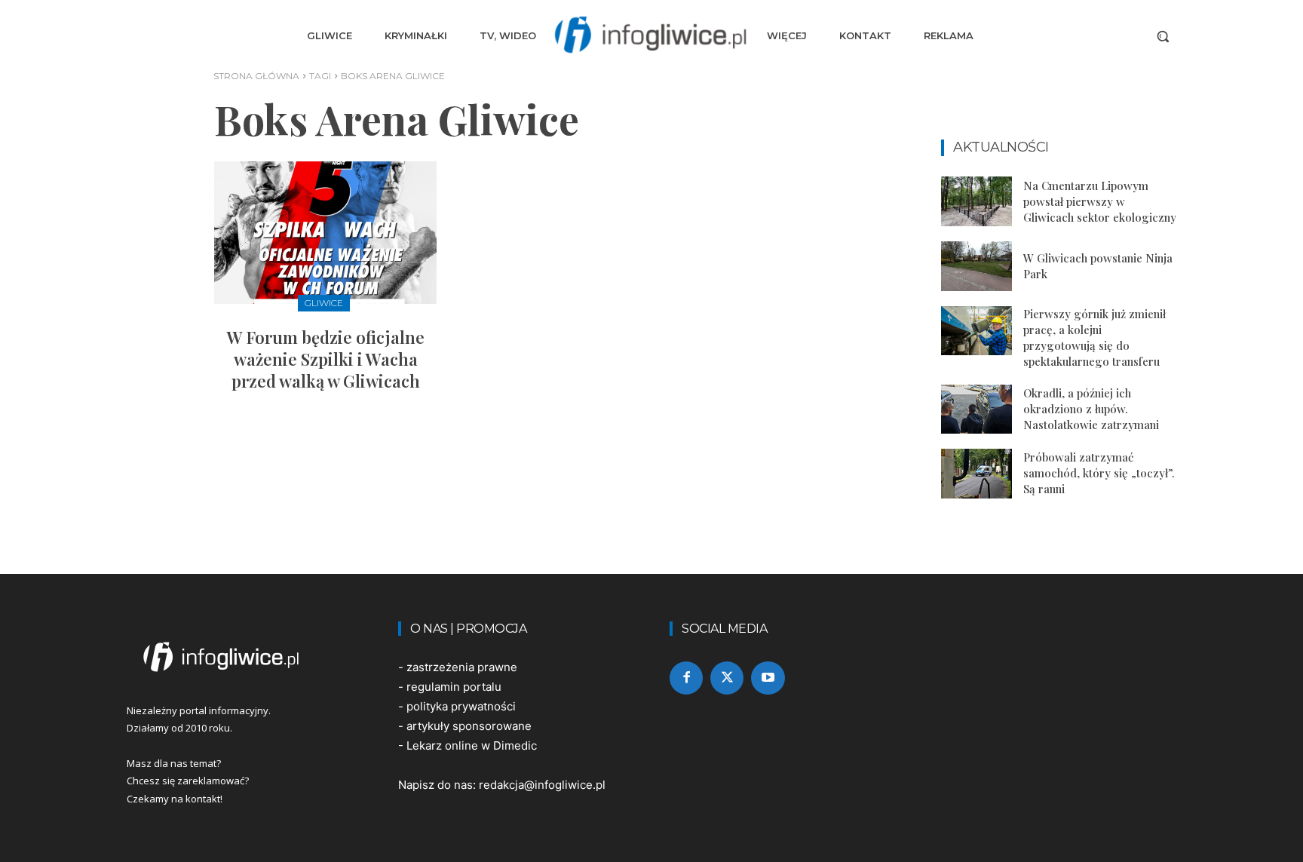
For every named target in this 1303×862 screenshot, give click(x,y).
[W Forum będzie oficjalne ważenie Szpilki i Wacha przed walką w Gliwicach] (325, 232)
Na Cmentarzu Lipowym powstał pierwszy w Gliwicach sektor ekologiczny (1099, 201)
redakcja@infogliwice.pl (542, 785)
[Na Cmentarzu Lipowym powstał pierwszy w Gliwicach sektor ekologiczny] (976, 201)
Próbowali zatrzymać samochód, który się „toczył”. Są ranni (1099, 472)
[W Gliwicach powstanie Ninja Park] (976, 266)
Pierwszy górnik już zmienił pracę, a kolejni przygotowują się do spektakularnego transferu (1094, 337)
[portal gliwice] (244, 657)
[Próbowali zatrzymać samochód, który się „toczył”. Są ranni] (976, 473)
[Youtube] (767, 678)
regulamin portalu (453, 686)
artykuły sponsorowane (469, 726)
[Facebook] (686, 678)
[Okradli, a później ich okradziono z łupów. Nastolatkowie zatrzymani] (976, 409)
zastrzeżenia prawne (461, 667)
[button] (1162, 36)
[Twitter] (726, 678)
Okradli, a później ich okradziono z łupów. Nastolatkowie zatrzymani (1091, 408)
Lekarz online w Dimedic (471, 745)
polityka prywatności (461, 706)
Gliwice (324, 302)
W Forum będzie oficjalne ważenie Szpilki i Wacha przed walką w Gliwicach (326, 358)
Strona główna (256, 75)
